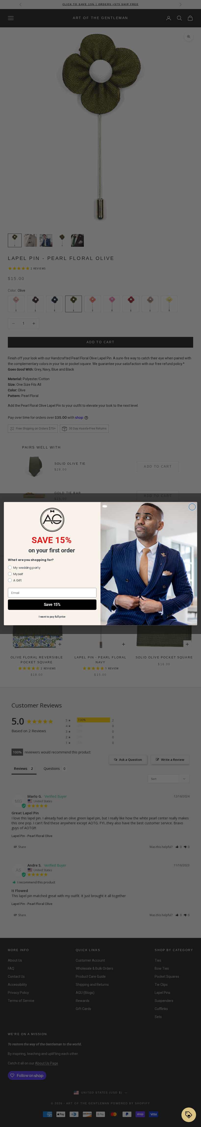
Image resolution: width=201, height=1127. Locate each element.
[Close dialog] (192, 507)
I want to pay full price (52, 616)
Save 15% (52, 604)
